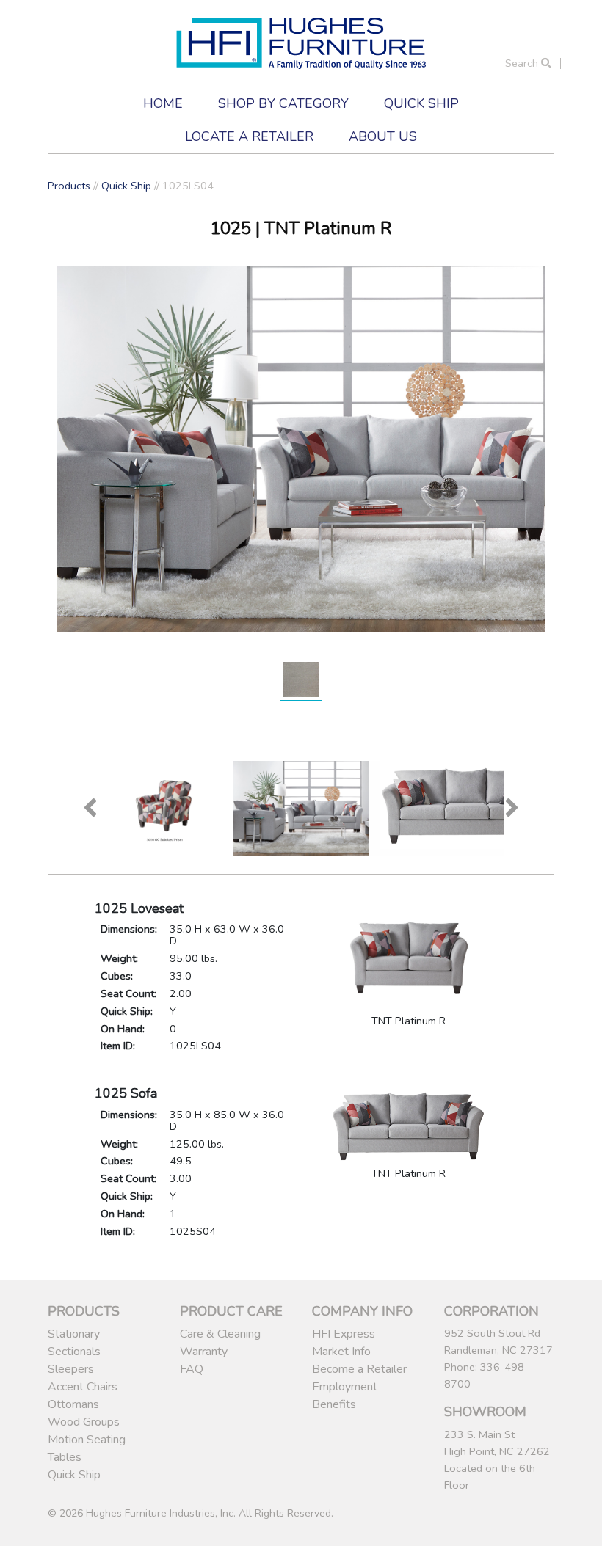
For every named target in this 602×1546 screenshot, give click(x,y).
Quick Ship (421, 103)
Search (523, 63)
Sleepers (71, 1369)
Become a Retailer (359, 1369)
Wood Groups (84, 1422)
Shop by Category (283, 103)
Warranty (204, 1351)
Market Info (341, 1351)
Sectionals (74, 1351)
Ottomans (73, 1404)
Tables (64, 1457)
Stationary (74, 1334)
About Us (383, 136)
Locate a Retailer (249, 136)
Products (69, 185)
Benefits (334, 1404)
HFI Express (343, 1334)
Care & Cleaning (220, 1334)
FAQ (191, 1369)
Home (163, 103)
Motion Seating (87, 1440)
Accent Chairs (82, 1387)
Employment (344, 1387)
